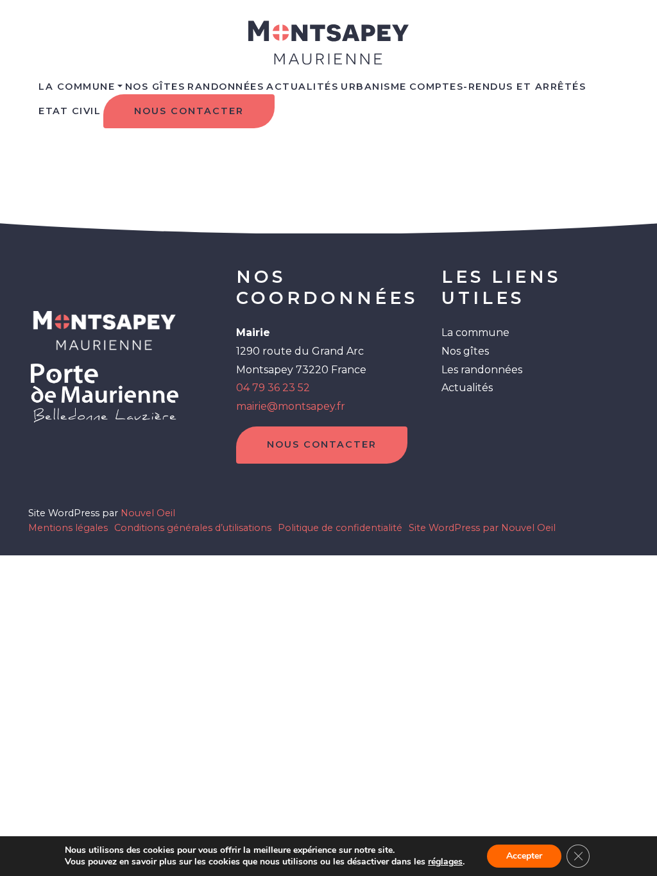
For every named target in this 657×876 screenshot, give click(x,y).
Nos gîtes (465, 351)
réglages (445, 862)
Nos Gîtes (155, 86)
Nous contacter (189, 111)
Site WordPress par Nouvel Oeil (482, 528)
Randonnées (225, 86)
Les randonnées (481, 370)
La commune (76, 86)
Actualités (302, 86)
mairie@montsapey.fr (290, 406)
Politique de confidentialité (340, 528)
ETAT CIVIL (69, 111)
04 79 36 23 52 (273, 388)
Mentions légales (68, 528)
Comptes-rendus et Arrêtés (497, 86)
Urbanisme (374, 86)
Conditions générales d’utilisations (192, 528)
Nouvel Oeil (148, 513)
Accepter (524, 856)
